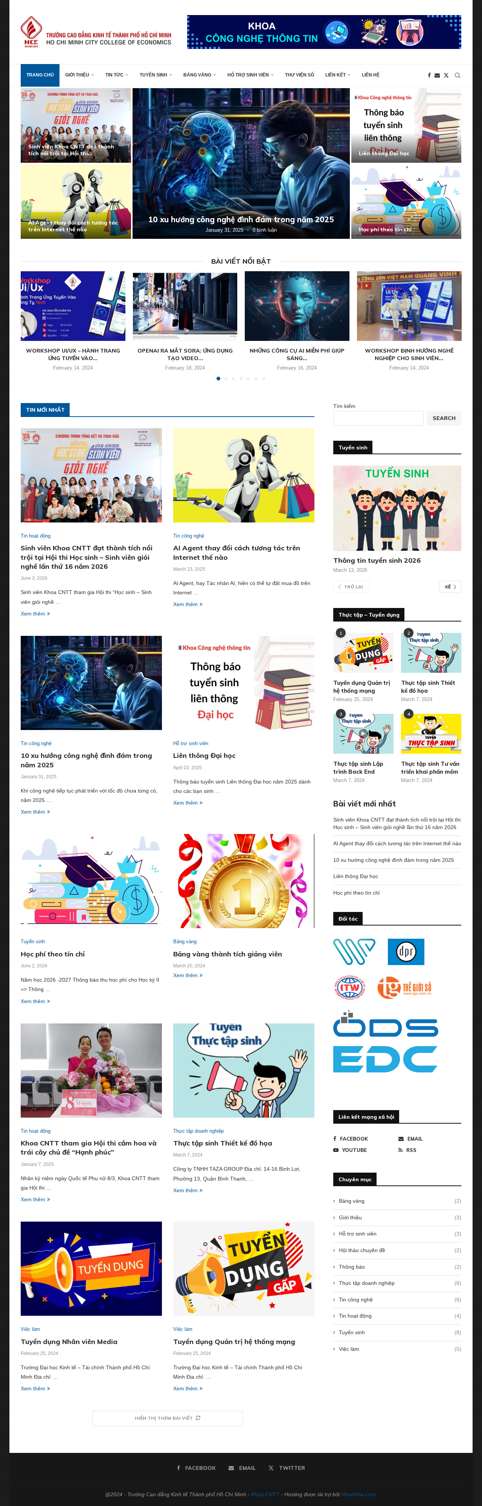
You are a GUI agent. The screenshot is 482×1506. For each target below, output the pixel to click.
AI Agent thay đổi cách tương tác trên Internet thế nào (73, 226)
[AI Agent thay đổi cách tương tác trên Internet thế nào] (76, 201)
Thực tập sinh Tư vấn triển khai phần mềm (430, 767)
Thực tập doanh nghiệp (400, 1283)
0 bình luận (265, 230)
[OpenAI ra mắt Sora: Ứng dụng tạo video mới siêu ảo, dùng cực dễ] (185, 306)
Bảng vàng (197, 75)
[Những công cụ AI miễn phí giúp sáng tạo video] (297, 306)
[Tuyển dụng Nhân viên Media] (91, 1269)
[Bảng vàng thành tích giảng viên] (243, 881)
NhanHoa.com (358, 1494)
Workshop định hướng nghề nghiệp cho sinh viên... (409, 354)
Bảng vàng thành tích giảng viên (227, 954)
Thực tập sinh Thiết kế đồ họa (222, 1143)
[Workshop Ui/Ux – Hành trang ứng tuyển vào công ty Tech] (73, 306)
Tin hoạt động (400, 1316)
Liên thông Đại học (384, 153)
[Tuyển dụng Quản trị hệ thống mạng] (243, 1269)
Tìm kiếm (344, 406)
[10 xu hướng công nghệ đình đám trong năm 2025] (241, 163)
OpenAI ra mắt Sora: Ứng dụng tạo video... (185, 354)
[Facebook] (429, 75)
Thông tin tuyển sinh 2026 (377, 560)
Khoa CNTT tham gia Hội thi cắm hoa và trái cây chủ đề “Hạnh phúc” (89, 1147)
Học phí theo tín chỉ (385, 229)
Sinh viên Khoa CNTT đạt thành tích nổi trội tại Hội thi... (71, 150)
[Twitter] (446, 75)
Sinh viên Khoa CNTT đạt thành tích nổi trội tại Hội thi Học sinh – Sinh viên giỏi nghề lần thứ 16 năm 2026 (87, 557)
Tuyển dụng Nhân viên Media (69, 1341)
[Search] (457, 75)
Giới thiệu (77, 75)
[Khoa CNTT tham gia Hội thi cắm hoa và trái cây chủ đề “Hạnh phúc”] (91, 1070)
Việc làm (400, 1349)
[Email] (437, 75)
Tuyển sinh (153, 75)
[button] (34, 163)
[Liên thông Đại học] (406, 125)
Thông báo (400, 1267)
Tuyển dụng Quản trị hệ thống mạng (234, 1341)
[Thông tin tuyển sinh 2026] (397, 508)
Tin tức (114, 75)
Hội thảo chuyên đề (400, 1250)
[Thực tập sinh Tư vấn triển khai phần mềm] (431, 734)
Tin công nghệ (400, 1300)
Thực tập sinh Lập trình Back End (358, 767)
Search (444, 418)
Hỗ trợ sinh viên (248, 75)
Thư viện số (299, 75)
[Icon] (363, 733)
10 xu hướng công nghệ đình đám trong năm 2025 (241, 219)
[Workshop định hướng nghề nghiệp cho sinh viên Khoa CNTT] (409, 306)
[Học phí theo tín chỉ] (406, 201)
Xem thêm (33, 614)
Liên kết (335, 75)
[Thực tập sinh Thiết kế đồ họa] (243, 1070)
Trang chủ (40, 75)
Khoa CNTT (265, 1494)
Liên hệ (371, 75)
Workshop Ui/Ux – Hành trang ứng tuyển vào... (73, 354)
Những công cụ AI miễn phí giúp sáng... (297, 354)
